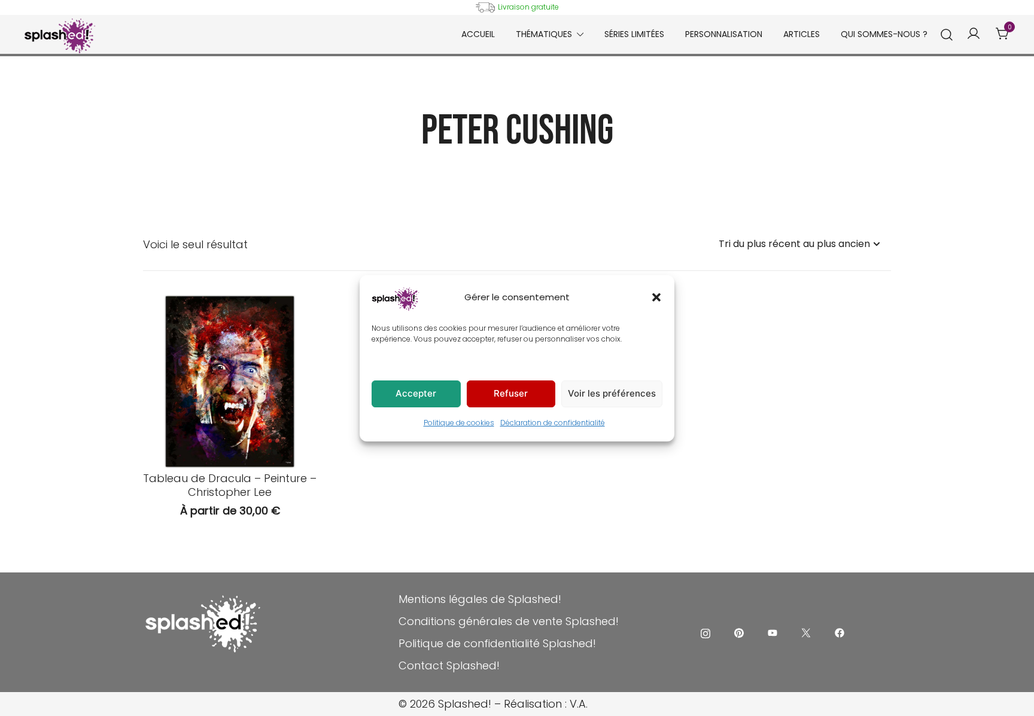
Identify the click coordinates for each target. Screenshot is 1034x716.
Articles (801, 34)
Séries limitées (634, 34)
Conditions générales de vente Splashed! (509, 621)
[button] (656, 297)
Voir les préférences (612, 393)
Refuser (511, 393)
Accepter (416, 393)
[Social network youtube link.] (772, 631)
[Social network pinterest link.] (739, 631)
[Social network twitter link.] (806, 631)
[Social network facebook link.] (839, 631)
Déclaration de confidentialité (552, 423)
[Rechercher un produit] (946, 34)
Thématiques (544, 34)
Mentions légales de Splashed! (480, 599)
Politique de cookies (459, 423)
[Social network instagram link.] (705, 631)
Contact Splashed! (449, 665)
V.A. (579, 703)
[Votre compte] (973, 34)
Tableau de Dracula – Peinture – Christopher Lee (230, 485)
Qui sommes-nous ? (884, 34)
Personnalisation (723, 34)
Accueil (478, 34)
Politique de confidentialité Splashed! (497, 643)
